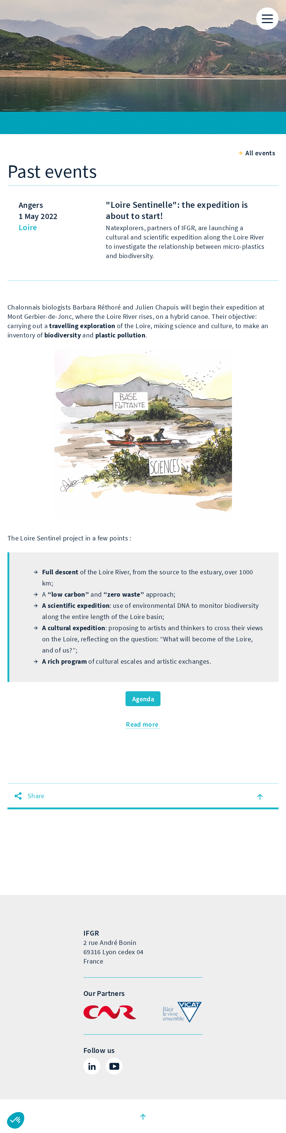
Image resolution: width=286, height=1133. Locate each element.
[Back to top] (143, 1116)
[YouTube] (114, 1066)
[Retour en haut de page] (260, 796)
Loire (28, 227)
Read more (143, 724)
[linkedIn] (91, 1066)
